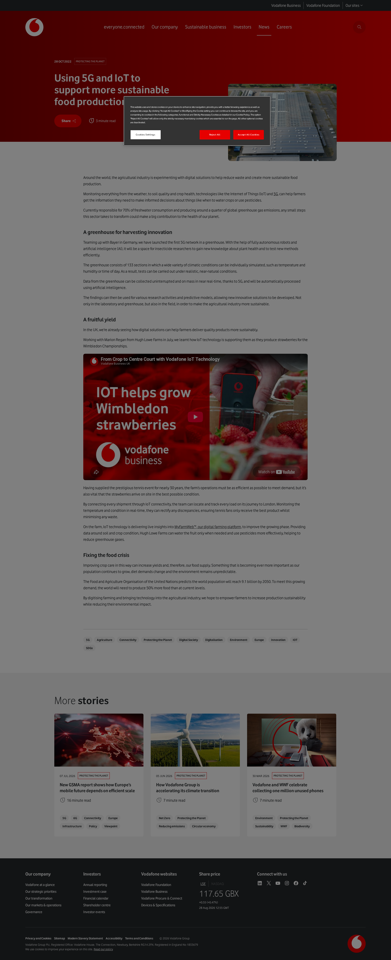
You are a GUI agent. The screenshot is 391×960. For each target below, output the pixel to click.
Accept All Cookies (248, 134)
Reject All (214, 134)
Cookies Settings (145, 134)
